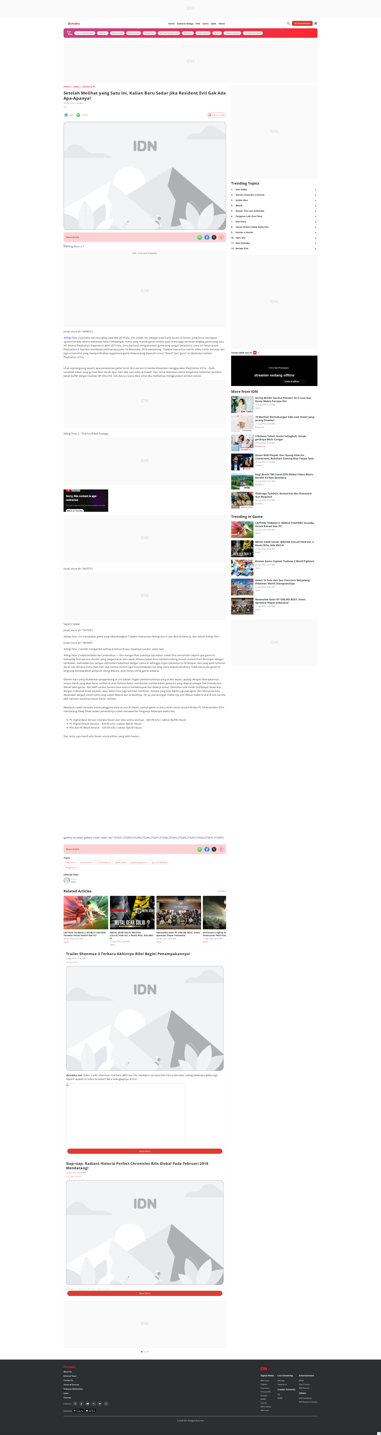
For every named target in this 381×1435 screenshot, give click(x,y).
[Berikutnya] (226, 910)
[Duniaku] (74, 23)
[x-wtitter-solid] (214, 237)
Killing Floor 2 (71, 337)
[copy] (221, 237)
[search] (288, 23)
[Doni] (67, 880)
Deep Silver (85, 711)
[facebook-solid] (206, 237)
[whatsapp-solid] (199, 237)
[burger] (315, 23)
